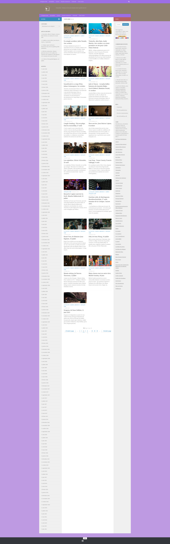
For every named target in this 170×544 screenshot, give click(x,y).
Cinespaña (118, 170)
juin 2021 (44, 258)
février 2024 (45, 160)
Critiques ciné (43, 1)
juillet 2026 (45, 72)
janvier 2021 (45, 273)
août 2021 (44, 251)
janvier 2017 (45, 419)
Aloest (117, 141)
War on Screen (119, 286)
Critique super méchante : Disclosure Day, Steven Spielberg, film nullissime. (50, 46)
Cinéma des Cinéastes (121, 178)
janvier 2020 (45, 309)
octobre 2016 (45, 428)
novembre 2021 (46, 242)
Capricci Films (119, 162)
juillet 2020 (45, 291)
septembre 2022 (46, 212)
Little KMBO (118, 239)
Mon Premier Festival (121, 257)
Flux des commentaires (122, 113)
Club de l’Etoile (119, 183)
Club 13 (117, 180)
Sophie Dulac (119, 273)
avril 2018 (44, 373)
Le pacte (118, 241)
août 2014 (44, 507)
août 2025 (44, 105)
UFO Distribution (120, 283)
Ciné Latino (81, 1)
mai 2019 (44, 334)
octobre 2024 (45, 136)
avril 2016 (44, 446)
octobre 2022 (45, 209)
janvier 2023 (45, 200)
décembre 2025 (45, 93)
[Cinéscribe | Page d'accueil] (47, 8)
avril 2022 (44, 227)
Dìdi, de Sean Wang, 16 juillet (99, 236)
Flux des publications (122, 110)
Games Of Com (119, 210)
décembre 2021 (45, 239)
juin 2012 (44, 529)
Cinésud (117, 172)
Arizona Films (119, 149)
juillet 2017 (45, 401)
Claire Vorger (119, 188)
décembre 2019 (45, 312)
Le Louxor (118, 231)
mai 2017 (44, 407)
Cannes (82, 35)
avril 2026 (44, 81)
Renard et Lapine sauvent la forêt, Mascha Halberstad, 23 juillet (73, 196)
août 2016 (44, 434)
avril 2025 (44, 117)
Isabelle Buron (119, 220)
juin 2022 (44, 221)
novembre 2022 (46, 206)
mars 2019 (44, 340)
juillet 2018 (45, 364)
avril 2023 (44, 190)
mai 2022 (44, 224)
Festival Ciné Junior (120, 165)
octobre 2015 (45, 465)
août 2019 (44, 325)
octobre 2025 (45, 99)
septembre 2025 (46, 102)
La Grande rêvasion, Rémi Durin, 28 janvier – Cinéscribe (121, 48)
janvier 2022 (45, 236)
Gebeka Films (119, 213)
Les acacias (118, 244)
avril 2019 (44, 337)
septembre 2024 (46, 139)
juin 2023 (44, 184)
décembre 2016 (45, 422)
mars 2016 (44, 449)
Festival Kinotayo (120, 226)
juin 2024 (44, 148)
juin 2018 (44, 367)
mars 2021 (44, 267)
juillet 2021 (45, 254)
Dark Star (118, 190)
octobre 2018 (45, 355)
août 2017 (44, 398)
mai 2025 (44, 114)
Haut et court (119, 218)
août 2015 (44, 471)
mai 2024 (44, 151)
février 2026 (45, 87)
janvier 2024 (45, 163)
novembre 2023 (46, 169)
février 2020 (45, 306)
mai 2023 (44, 187)
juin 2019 (44, 331)
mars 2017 (44, 413)
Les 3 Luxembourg (120, 236)
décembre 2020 (45, 276)
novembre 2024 (46, 133)
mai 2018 (44, 370)
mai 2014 (44, 517)
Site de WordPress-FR (122, 116)
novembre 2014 (46, 498)
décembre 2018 (45, 349)
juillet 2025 (45, 108)
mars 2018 (44, 376)
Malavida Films (119, 251)
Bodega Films (119, 159)
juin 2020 (44, 294)
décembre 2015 (45, 459)
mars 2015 (44, 486)
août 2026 (44, 69)
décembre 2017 (45, 385)
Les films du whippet (121, 249)
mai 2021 (44, 261)
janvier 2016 (45, 456)
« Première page (69, 331)
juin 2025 (44, 111)
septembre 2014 (46, 504)
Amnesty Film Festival (121, 144)
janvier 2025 (45, 127)
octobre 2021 (45, 245)
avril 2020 (44, 300)
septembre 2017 (46, 395)
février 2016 (45, 453)
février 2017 (45, 416)
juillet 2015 (45, 474)
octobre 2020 (45, 282)
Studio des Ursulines (120, 278)
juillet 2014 (45, 510)
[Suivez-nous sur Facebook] (59, 19)
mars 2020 (44, 303)
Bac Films (118, 157)
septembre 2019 (46, 322)
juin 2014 (44, 513)
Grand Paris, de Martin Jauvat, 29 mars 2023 (122, 64)
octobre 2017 (45, 392)
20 (94, 331)
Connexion (119, 107)
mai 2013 (44, 526)
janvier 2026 (45, 90)
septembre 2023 (46, 175)
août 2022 (44, 215)
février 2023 (45, 197)
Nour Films (118, 259)
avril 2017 (44, 410)
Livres (57, 1)
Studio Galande (119, 275)
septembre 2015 (46, 468)
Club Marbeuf (119, 185)
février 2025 (45, 123)
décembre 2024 (45, 130)
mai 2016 (44, 443)
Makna (117, 254)
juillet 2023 (45, 181)
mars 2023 (44, 194)
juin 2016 (44, 440)
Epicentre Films (119, 196)
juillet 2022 (45, 218)
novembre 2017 (46, 389)
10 (92, 331)
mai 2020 (44, 297)
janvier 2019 (45, 346)
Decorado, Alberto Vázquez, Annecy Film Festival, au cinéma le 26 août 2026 (50, 36)
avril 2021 (44, 264)
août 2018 (44, 361)
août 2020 (44, 288)
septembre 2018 (46, 358)
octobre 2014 (45, 501)
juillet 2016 (45, 437)
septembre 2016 (46, 431)
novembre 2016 (46, 425)
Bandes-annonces (65, 1)
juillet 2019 (45, 328)
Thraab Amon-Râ (121, 79)
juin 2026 (44, 75)
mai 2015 (44, 480)
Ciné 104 (118, 175)
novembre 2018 (46, 352)
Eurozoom (118, 203)
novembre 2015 (46, 462)
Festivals (74, 1)
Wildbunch (118, 288)
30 (97, 331)
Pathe (117, 262)
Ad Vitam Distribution (121, 139)
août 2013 (44, 523)
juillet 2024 (45, 145)
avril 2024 (44, 154)
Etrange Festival (119, 198)
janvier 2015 (45, 492)
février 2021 (45, 270)
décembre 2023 (45, 166)
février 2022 (45, 233)
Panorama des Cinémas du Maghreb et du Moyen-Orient (122, 266)
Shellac (117, 270)
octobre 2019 (45, 318)
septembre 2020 (46, 285)
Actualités (51, 1)
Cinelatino (118, 167)
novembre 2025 (46, 96)
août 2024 (44, 142)
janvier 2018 (45, 382)
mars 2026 (44, 84)
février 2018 (45, 379)
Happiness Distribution (121, 215)
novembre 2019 (46, 315)
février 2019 (45, 343)
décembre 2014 (45, 495)
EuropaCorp (118, 201)
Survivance (118, 281)
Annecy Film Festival (121, 147)
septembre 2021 (46, 248)
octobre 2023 (45, 172)
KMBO (117, 228)
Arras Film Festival (120, 154)
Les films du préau (120, 246)
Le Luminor (118, 233)
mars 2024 (44, 157)
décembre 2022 (45, 203)
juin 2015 (44, 477)
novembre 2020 (46, 279)
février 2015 (45, 489)
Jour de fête (118, 223)
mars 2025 (44, 120)
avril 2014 (44, 520)
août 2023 (44, 178)
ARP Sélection (119, 152)
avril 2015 (44, 483)
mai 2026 (44, 78)
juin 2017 (44, 404)
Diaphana (118, 193)
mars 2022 (44, 230)
